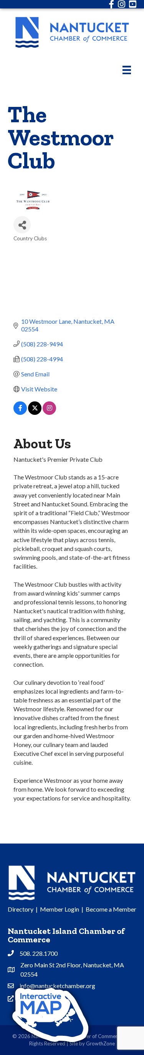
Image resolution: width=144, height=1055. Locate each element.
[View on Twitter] (34, 412)
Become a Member (111, 909)
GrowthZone (100, 1043)
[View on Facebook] (20, 412)
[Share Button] (22, 224)
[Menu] (126, 70)
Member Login (59, 909)
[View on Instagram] (49, 412)
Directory (20, 909)
